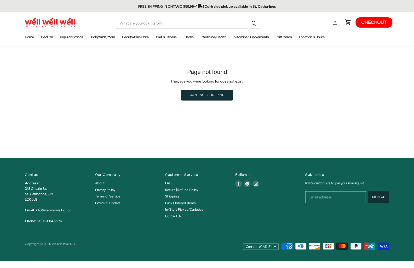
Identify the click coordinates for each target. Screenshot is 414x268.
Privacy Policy (105, 190)
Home (29, 37)
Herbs (189, 37)
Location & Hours (312, 37)
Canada (259, 246)
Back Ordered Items (180, 203)
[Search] (253, 23)
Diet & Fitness (166, 37)
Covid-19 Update (108, 203)
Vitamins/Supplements (252, 37)
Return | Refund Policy (181, 190)
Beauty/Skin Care (135, 37)
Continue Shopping (207, 95)
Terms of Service (108, 196)
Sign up (378, 197)
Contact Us (173, 216)
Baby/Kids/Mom (103, 37)
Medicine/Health (214, 37)
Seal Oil (47, 37)
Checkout (374, 22)
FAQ (168, 183)
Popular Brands (72, 37)
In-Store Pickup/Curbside (184, 209)
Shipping (172, 196)
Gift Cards (284, 37)
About (100, 183)
